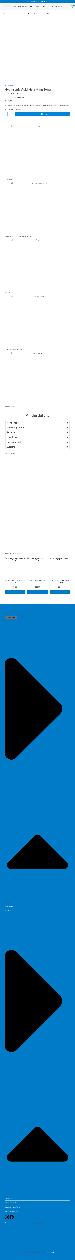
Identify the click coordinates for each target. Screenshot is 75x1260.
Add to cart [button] (15, 592)
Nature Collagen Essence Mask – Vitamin (60, 581)
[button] (65, 6)
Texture (11, 432)
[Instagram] (7, 1217)
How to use (12, 437)
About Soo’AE (9, 906)
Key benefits (13, 422)
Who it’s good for (15, 427)
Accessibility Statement (12, 1211)
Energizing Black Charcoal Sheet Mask (15, 581)
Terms (46, 1252)
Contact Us (8, 1198)
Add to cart (44, 114)
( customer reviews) (18, 97)
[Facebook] (11, 1217)
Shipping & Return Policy (12, 1207)
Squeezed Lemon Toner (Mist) (37, 580)
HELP (6, 1196)
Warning (11, 446)
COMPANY (8, 904)
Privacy (51, 1252)
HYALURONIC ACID (11, 85)
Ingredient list (14, 442)
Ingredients (8, 910)
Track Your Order (10, 1203)
